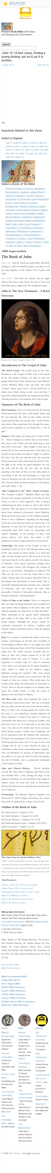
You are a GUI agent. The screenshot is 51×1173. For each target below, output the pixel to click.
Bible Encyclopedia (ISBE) (14, 976)
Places (21, 1058)
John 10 (43, 146)
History (39, 1028)
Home (4, 1028)
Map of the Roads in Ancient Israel (17, 899)
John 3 (25, 143)
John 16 (13, 153)
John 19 (42, 153)
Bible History (15, 1153)
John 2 (17, 143)
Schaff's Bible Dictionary (13, 994)
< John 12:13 (7, 65)
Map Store (41, 1104)
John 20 (9, 157)
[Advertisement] (25, 92)
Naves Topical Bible (10, 983)
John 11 (9, 150)
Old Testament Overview (41, 1036)
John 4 (33, 143)
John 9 (33, 146)
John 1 (8, 143)
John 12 (19, 150)
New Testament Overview (41, 1057)
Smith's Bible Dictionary (13, 987)
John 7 (17, 146)
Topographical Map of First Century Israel (20, 892)
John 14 (38, 150)
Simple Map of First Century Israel (17, 888)
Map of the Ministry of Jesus (14, 895)
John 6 (8, 146)
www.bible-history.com (12, 921)
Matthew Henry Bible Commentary (18, 1001)
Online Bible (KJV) (10, 980)
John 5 (42, 143)
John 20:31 (6, 278)
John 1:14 (5, 263)
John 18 (33, 153)
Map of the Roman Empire (13, 902)
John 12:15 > (43, 65)
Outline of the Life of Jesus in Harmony (19, 885)
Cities (8, 1111)
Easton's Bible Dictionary (13, 990)
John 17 (23, 153)
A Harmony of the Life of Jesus (42, 1078)
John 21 (19, 157)
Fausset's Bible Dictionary (13, 998)
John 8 (25, 146)
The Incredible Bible (6, 1120)
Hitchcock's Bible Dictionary (15, 1005)
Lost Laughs (42, 1096)
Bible (20, 1028)
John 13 (28, 150)
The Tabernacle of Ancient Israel (25, 1094)
